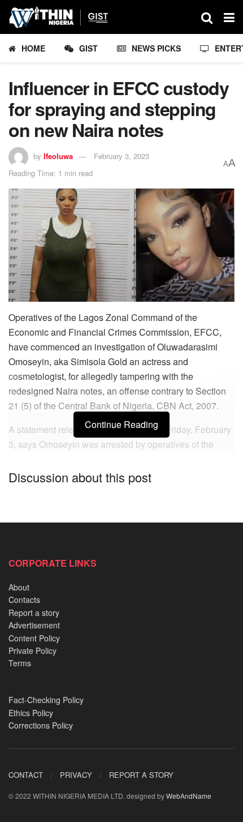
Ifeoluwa (58, 156)
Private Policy (32, 650)
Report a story (33, 612)
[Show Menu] (229, 17)
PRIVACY (76, 774)
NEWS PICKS (156, 48)
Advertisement (34, 625)
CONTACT (25, 774)
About (18, 587)
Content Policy (34, 638)
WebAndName (188, 795)
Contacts (24, 599)
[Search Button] (206, 17)
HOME (33, 48)
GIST (88, 48)
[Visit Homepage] (63, 17)
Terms (19, 663)
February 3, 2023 (121, 156)
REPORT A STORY (141, 774)
